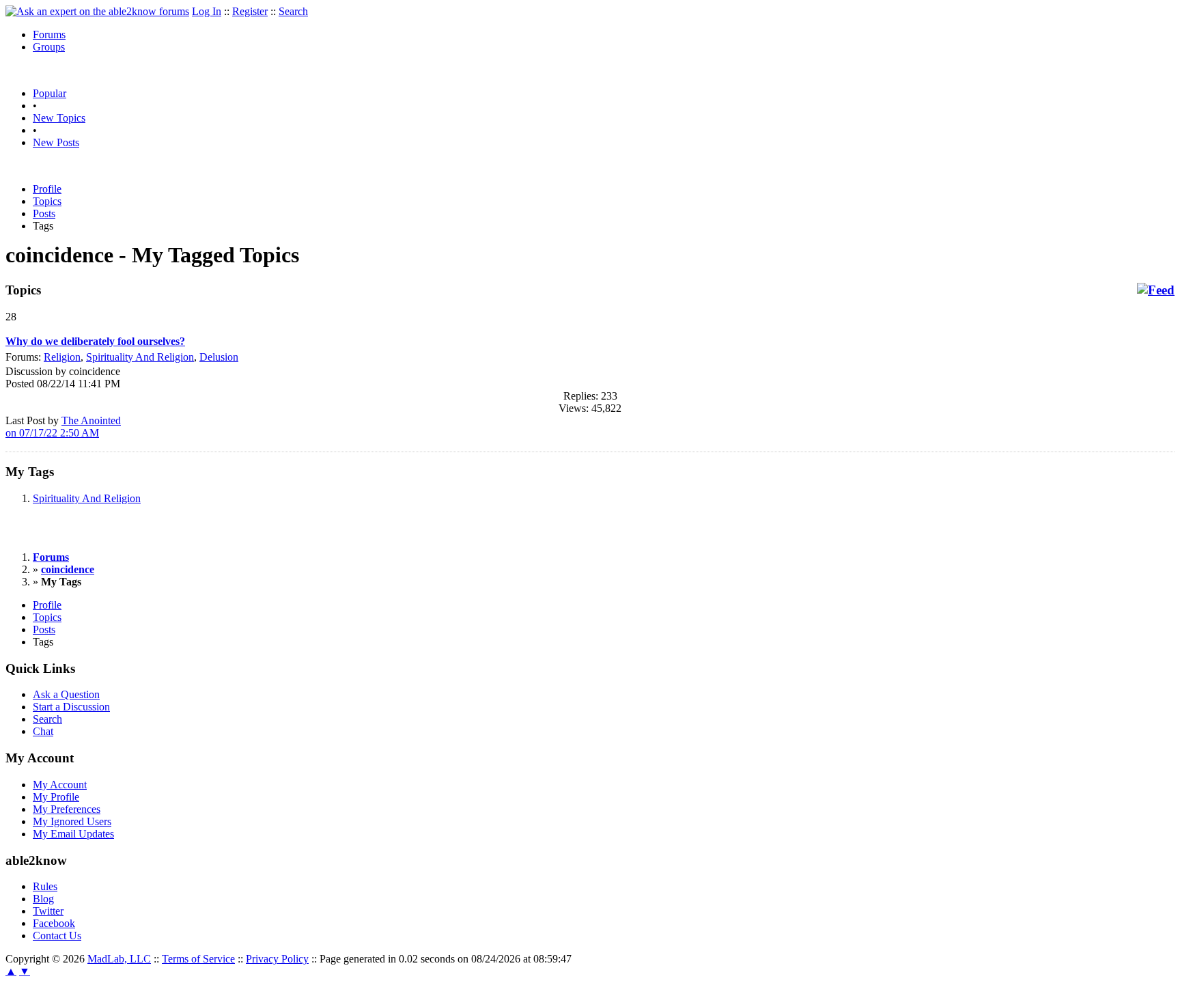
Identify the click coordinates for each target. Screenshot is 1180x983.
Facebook (54, 923)
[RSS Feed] (1156, 290)
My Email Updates (73, 834)
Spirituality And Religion (140, 357)
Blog (43, 898)
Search (293, 11)
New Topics (59, 118)
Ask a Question (66, 694)
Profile (47, 189)
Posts (44, 213)
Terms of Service (198, 959)
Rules (45, 886)
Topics (47, 201)
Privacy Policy (277, 959)
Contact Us (57, 935)
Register (250, 11)
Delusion (218, 357)
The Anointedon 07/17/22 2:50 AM (63, 427)
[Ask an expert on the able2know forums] (97, 11)
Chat (43, 731)
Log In (206, 11)
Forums (49, 34)
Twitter (48, 911)
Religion (62, 357)
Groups (49, 47)
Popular (49, 93)
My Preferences (66, 809)
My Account (60, 784)
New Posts (56, 142)
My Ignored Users (72, 821)
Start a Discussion (71, 706)
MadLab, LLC (119, 959)
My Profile (56, 797)
